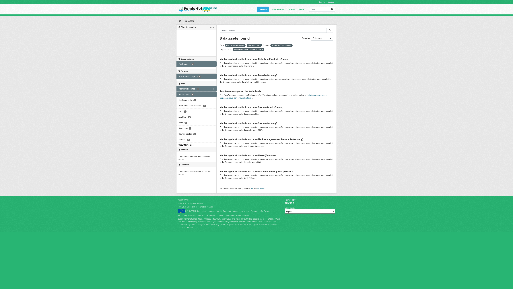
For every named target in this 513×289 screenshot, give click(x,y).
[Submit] (332, 9)
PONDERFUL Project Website (190, 203)
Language (289, 207)
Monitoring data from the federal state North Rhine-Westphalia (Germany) (256, 171)
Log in (322, 2)
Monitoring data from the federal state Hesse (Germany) (248, 155)
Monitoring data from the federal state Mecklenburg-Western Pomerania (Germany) (261, 139)
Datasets (263, 9)
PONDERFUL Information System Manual (195, 206)
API (252, 188)
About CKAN (183, 199)
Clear (212, 27)
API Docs (260, 188)
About (301, 9)
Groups (291, 9)
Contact (330, 2)
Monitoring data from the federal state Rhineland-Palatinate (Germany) (255, 59)
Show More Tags (186, 144)
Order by (306, 38)
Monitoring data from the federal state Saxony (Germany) (248, 123)
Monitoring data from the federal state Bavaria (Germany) (248, 75)
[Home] (180, 20)
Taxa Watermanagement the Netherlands (240, 91)
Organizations (277, 9)
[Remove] (243, 45)
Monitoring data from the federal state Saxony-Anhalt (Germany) (252, 107)
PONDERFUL (289, 202)
